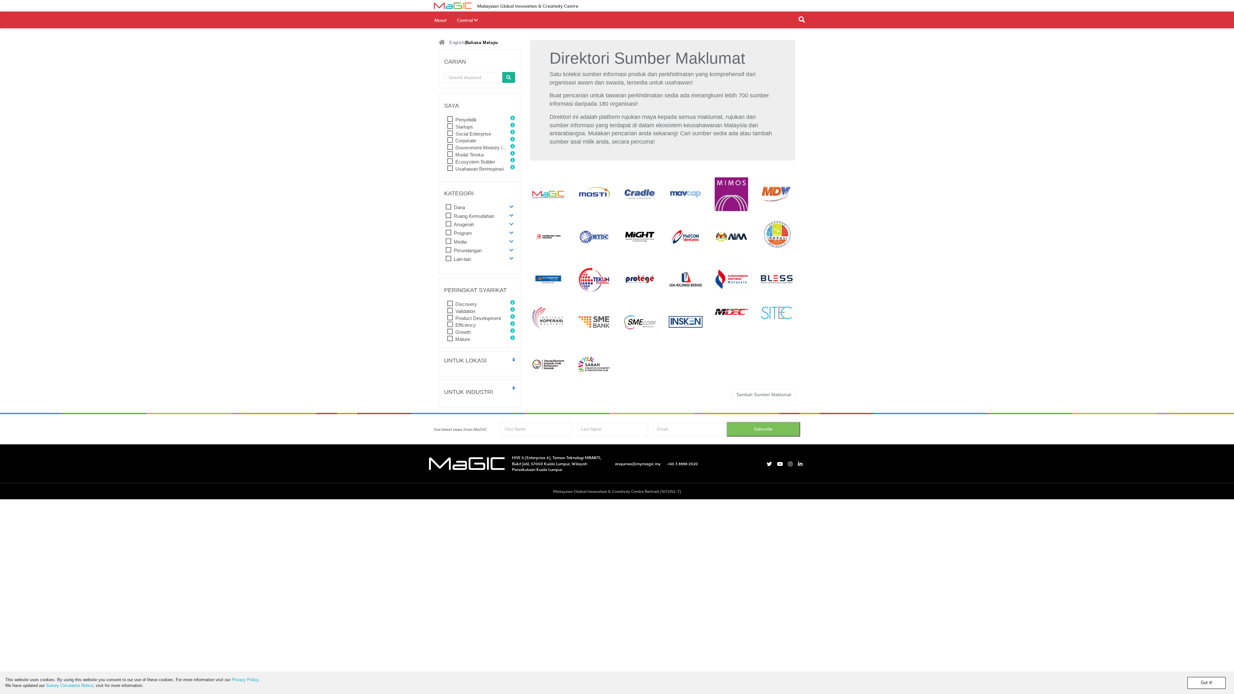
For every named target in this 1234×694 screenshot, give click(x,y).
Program (463, 233)
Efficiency (465, 325)
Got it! (1206, 682)
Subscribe (763, 429)
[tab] (479, 207)
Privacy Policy (245, 679)
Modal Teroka (469, 154)
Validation (465, 311)
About (440, 20)
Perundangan (468, 250)
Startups (464, 126)
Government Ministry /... (480, 147)
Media (460, 242)
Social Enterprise (473, 134)
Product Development (478, 318)
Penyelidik (466, 119)
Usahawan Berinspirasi (479, 169)
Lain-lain (462, 259)
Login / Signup (784, 6)
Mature (462, 339)
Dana (459, 207)
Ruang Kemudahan (474, 216)
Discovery (466, 304)
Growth (463, 332)
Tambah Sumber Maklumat (763, 394)
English (457, 42)
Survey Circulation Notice (69, 685)
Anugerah (464, 224)
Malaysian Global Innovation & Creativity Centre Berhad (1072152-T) (617, 491)
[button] (511, 207)
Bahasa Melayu (482, 42)
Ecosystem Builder (475, 162)
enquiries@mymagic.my (638, 464)
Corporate (465, 140)
